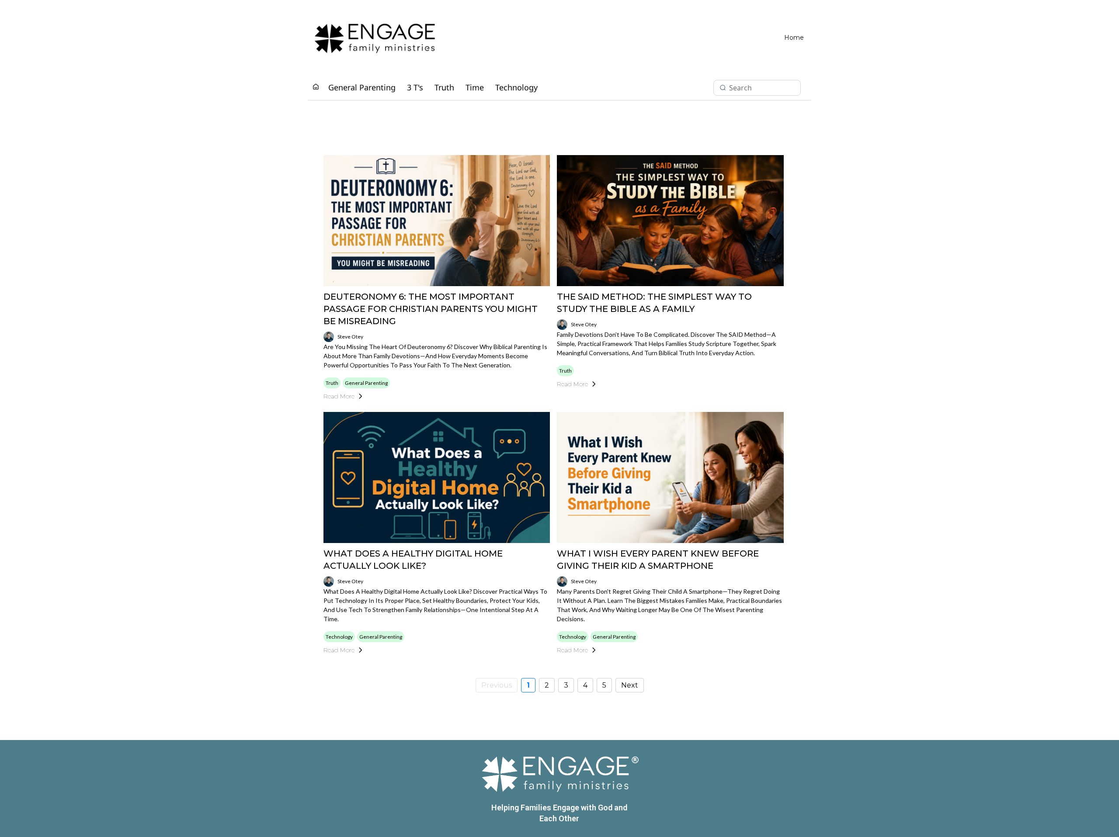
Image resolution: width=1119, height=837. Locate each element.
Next (629, 685)
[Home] (316, 87)
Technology (516, 87)
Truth (444, 87)
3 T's (415, 87)
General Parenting (362, 87)
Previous (496, 685)
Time (475, 87)
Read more (338, 396)
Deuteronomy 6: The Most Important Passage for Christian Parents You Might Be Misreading (430, 308)
